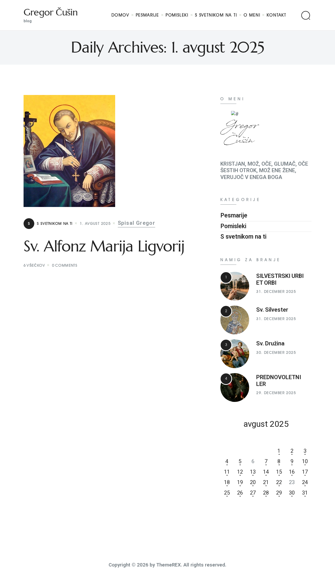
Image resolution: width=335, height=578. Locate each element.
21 (266, 482)
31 (305, 493)
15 (279, 472)
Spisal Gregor (136, 223)
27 (253, 493)
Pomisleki (233, 226)
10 (305, 461)
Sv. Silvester (272, 309)
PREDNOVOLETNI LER (278, 380)
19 (240, 482)
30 (292, 493)
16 (292, 472)
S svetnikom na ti (50, 223)
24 (305, 482)
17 (305, 472)
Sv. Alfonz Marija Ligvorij (104, 246)
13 (253, 472)
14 (266, 472)
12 (240, 472)
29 (279, 493)
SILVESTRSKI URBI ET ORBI (280, 279)
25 (227, 493)
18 (227, 482)
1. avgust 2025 (95, 223)
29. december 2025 (276, 393)
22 (279, 482)
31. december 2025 (276, 291)
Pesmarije (233, 215)
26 (240, 493)
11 (227, 472)
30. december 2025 (276, 352)
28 (266, 493)
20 (253, 482)
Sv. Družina (270, 343)
